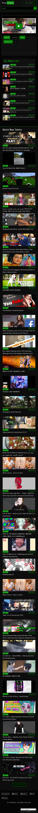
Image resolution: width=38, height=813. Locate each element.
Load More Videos (19, 784)
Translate (32, 811)
